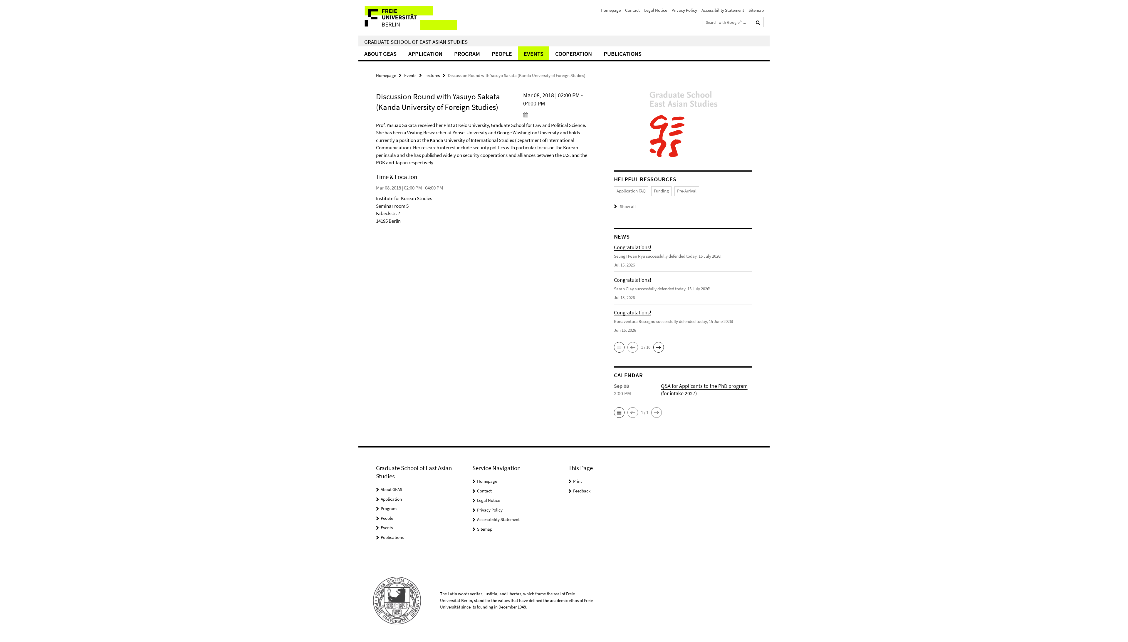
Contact (632, 10)
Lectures (432, 75)
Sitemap (756, 10)
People (502, 53)
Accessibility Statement (722, 10)
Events (533, 53)
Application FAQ (631, 191)
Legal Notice (655, 10)
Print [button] (577, 481)
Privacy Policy (684, 10)
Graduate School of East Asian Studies (416, 41)
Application (425, 53)
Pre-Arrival (686, 191)
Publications (623, 53)
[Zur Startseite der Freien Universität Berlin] (407, 18)
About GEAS (380, 53)
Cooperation (573, 53)
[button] (619, 347)
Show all (628, 206)
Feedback (581, 491)
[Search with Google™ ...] (758, 22)
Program (467, 53)
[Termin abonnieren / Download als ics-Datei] (557, 114)
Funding (661, 191)
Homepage (611, 10)
